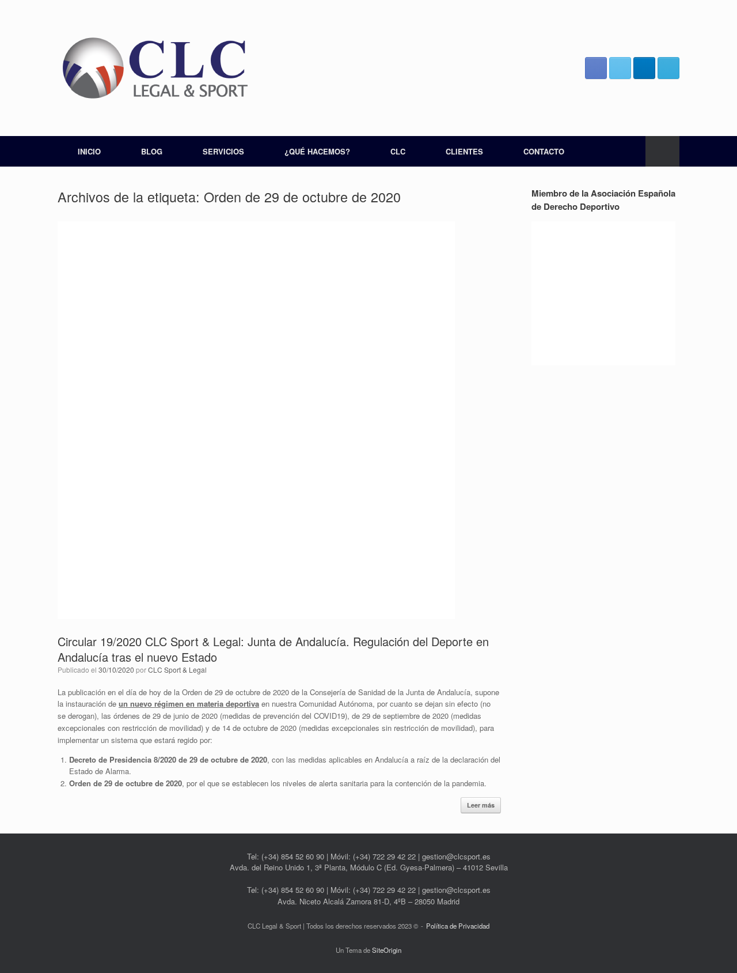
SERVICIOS (223, 151)
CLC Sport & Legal (177, 669)
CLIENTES (464, 151)
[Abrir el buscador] (662, 151)
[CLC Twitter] (620, 68)
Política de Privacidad (457, 925)
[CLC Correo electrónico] (668, 68)
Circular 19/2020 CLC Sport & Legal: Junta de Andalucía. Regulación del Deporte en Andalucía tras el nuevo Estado (273, 649)
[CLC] (155, 68)
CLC (397, 151)
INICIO (89, 151)
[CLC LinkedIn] (644, 68)
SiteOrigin (386, 950)
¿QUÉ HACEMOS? (317, 151)
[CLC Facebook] (596, 68)
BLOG (151, 151)
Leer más (481, 805)
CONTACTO (543, 151)
